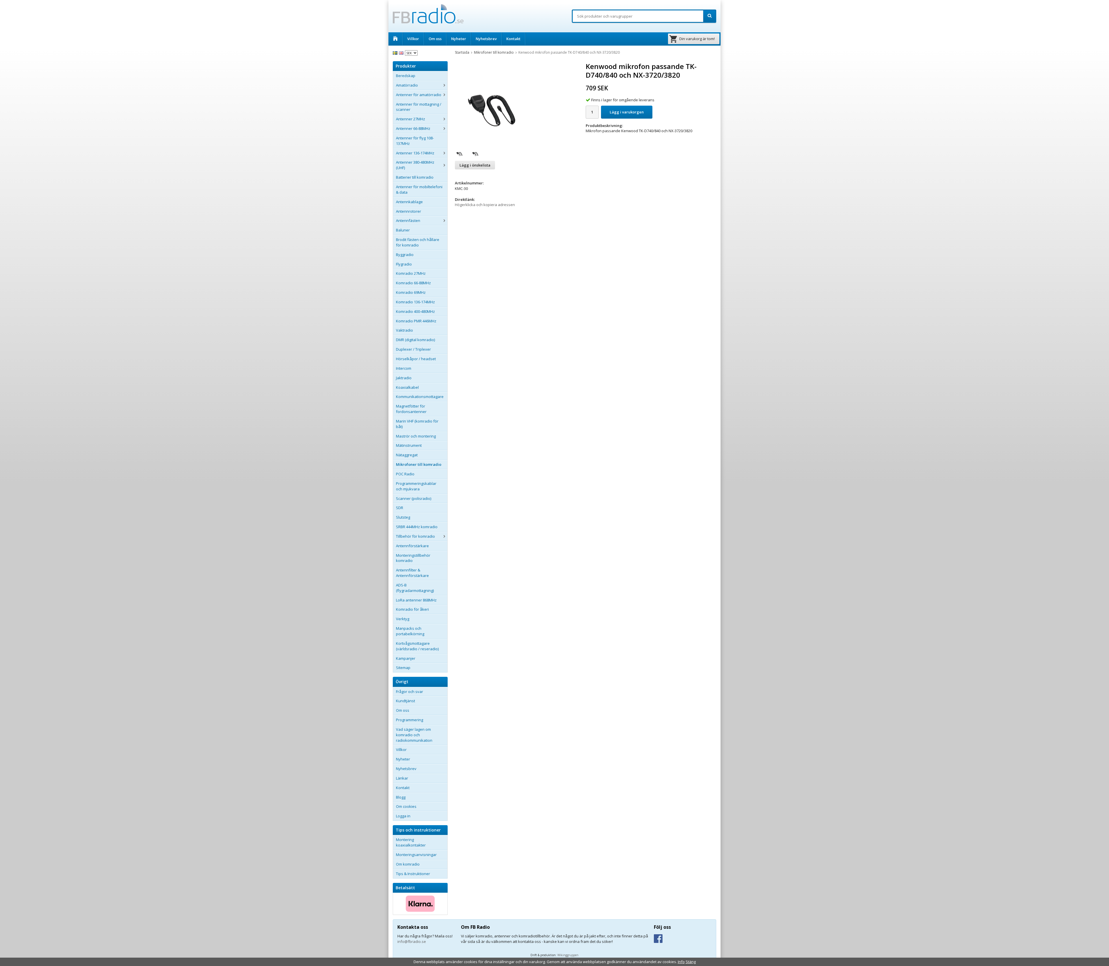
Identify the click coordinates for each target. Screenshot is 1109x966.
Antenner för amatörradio (418, 94)
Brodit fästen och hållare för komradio (417, 242)
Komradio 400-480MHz (415, 311)
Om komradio (408, 864)
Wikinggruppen (567, 955)
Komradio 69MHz (411, 292)
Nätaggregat (407, 454)
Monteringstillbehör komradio (413, 558)
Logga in (403, 816)
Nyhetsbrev (486, 38)
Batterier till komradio (414, 177)
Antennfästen (408, 220)
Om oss (435, 38)
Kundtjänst (405, 700)
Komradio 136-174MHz (415, 301)
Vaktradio (404, 330)
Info (681, 961)
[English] (402, 52)
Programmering (409, 719)
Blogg (400, 797)
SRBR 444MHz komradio (417, 526)
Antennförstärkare (412, 545)
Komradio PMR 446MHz (416, 321)
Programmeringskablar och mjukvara (416, 486)
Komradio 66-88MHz (413, 282)
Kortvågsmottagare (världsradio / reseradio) (417, 646)
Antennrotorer (408, 211)
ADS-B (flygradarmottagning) (415, 587)
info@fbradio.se (411, 941)
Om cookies (406, 806)
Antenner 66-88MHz (413, 128)
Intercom (403, 368)
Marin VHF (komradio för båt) (417, 423)
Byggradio (405, 254)
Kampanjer (405, 658)
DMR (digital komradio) (415, 339)
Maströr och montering (416, 436)
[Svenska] (396, 52)
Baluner (403, 230)
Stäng (691, 961)
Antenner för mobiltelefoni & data (419, 189)
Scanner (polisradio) (413, 498)
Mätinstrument (409, 445)
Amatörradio (407, 85)
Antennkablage (409, 201)
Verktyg (402, 618)
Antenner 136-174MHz (415, 153)
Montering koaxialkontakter (411, 842)
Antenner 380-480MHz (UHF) (415, 165)
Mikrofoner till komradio (418, 464)
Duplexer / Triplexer (413, 349)
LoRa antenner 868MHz (416, 600)
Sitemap (403, 667)
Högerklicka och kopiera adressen (485, 204)
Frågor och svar (409, 691)
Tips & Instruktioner (413, 873)
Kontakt (513, 38)
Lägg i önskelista (474, 165)
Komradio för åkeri (412, 609)
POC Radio (405, 474)
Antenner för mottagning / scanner (418, 107)
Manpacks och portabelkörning (410, 631)
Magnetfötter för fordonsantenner (411, 408)
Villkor (413, 38)
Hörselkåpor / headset (416, 358)
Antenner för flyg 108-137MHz (415, 140)
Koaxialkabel (407, 387)
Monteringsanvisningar (416, 854)
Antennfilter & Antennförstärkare (412, 572)
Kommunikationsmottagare (420, 396)
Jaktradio (404, 377)
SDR (399, 507)
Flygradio (404, 264)
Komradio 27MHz (411, 273)
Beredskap (405, 75)
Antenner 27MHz (410, 119)
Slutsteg (403, 517)
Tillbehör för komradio (415, 536)
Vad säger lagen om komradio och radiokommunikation (414, 735)
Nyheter (458, 38)
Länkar (402, 778)
